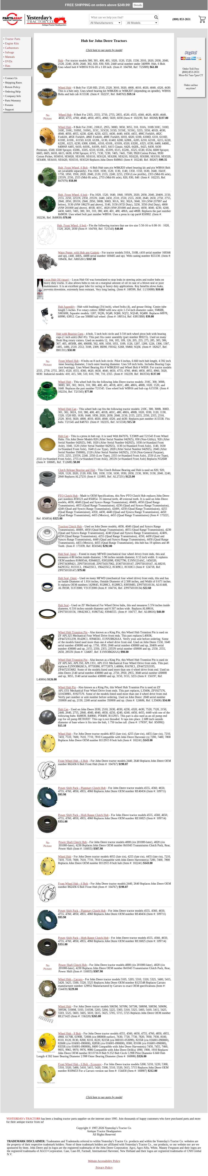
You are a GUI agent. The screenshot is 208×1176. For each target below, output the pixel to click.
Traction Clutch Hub (70, 526)
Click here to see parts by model (104, 50)
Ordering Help (13, 91)
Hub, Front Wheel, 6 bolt (72, 194)
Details (138, 5)
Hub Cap (63, 436)
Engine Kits (12, 43)
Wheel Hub (64, 87)
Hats (7, 65)
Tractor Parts (12, 39)
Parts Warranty (13, 100)
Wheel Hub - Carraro (70, 979)
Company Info (13, 96)
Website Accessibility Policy (104, 1161)
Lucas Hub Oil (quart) (56, 279)
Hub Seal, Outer (67, 578)
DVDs (8, 61)
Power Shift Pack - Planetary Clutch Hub (82, 787)
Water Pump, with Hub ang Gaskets (78, 252)
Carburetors (11, 47)
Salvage (9, 52)
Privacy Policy (104, 1167)
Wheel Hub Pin (67, 687)
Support (9, 109)
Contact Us (11, 78)
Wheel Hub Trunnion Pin (72, 632)
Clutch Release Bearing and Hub (76, 470)
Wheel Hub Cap (67, 409)
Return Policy (12, 87)
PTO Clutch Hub (68, 495)
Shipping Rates (13, 82)
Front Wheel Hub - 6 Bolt (73, 760)
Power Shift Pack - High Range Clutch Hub (83, 815)
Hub (60, 60)
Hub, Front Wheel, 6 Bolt (73, 167)
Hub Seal (63, 605)
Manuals (10, 56)
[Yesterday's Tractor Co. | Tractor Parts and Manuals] (34, 25)
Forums (9, 105)
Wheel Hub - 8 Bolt (69, 1033)
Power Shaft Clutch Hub (72, 842)
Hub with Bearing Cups (69, 333)
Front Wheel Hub (68, 360)
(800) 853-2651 (181, 19)
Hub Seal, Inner (67, 554)
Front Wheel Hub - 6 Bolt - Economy (80, 1064)
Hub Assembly (66, 306)
